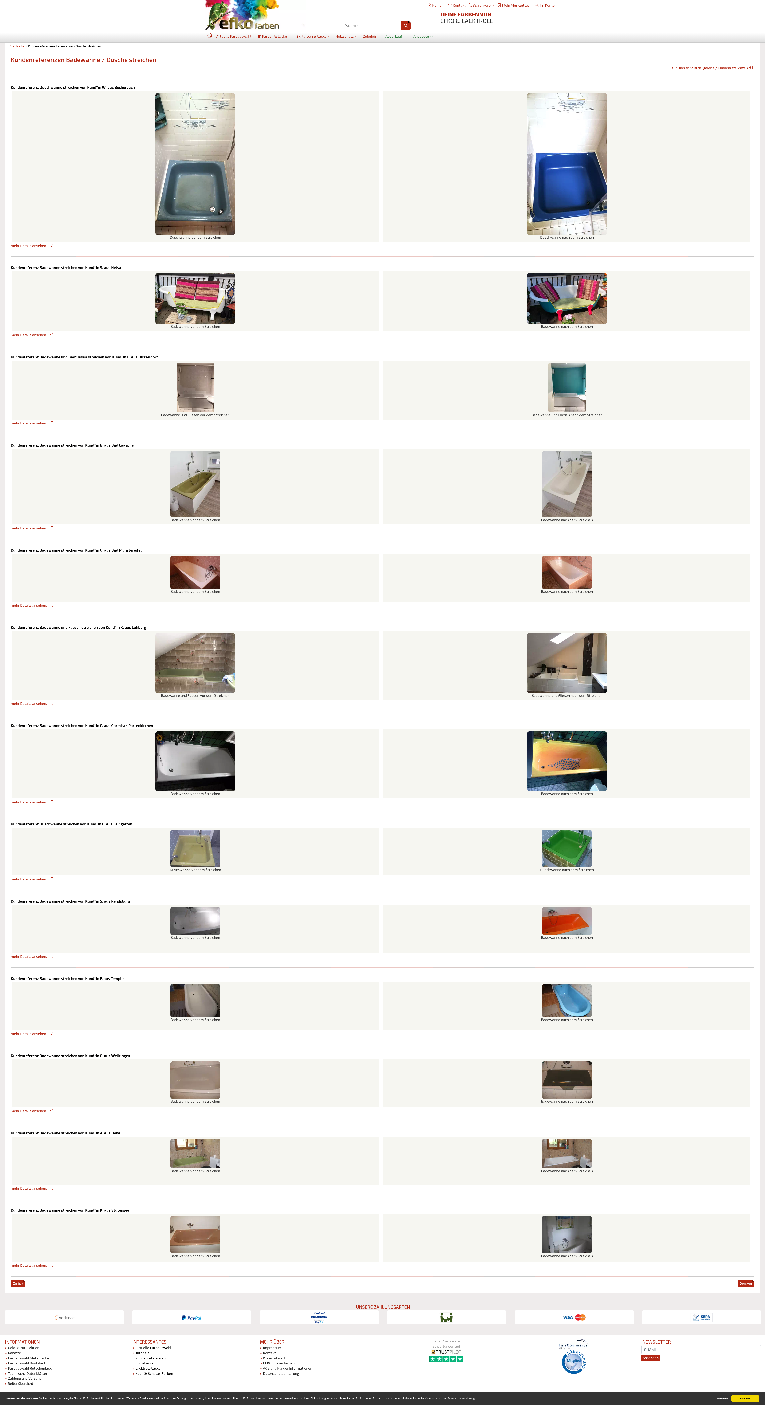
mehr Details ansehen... (29, 245)
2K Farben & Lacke (311, 36)
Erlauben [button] (745, 1398)
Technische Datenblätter (27, 1373)
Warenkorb (482, 5)
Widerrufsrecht (275, 1358)
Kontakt (459, 5)
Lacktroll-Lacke (148, 1368)
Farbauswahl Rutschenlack (30, 1368)
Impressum (272, 1347)
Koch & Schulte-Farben (154, 1373)
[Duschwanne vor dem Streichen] (195, 163)
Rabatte (14, 1353)
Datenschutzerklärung (281, 1373)
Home (436, 5)
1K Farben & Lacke (272, 36)
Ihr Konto (547, 5)
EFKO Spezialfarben (279, 1363)
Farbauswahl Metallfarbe (28, 1358)
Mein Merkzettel (515, 5)
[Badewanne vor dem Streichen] (195, 298)
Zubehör (369, 36)
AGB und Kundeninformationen (287, 1368)
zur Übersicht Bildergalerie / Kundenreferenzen (710, 68)
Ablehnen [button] (722, 1398)
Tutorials (142, 1353)
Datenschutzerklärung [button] (461, 1398)
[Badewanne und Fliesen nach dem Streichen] (567, 387)
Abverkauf (393, 36)
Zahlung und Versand (25, 1378)
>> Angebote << (421, 36)
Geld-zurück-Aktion (23, 1347)
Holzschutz (345, 36)
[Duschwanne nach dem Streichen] (567, 163)
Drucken (746, 1283)
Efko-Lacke (144, 1363)
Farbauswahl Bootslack (27, 1363)
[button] (406, 25)
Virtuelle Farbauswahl (233, 36)
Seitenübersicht (20, 1383)
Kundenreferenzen (150, 1358)
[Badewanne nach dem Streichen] (567, 298)
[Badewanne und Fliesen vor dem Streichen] (195, 387)
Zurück (18, 1283)
